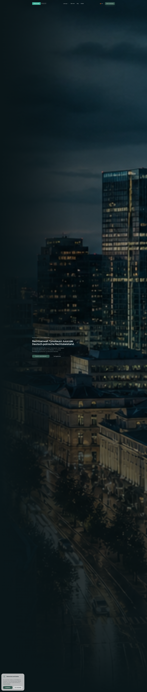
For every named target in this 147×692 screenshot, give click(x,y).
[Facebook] (144, 682)
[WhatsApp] (144, 686)
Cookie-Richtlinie (6, 684)
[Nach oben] (144, 690)
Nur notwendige (18, 687)
